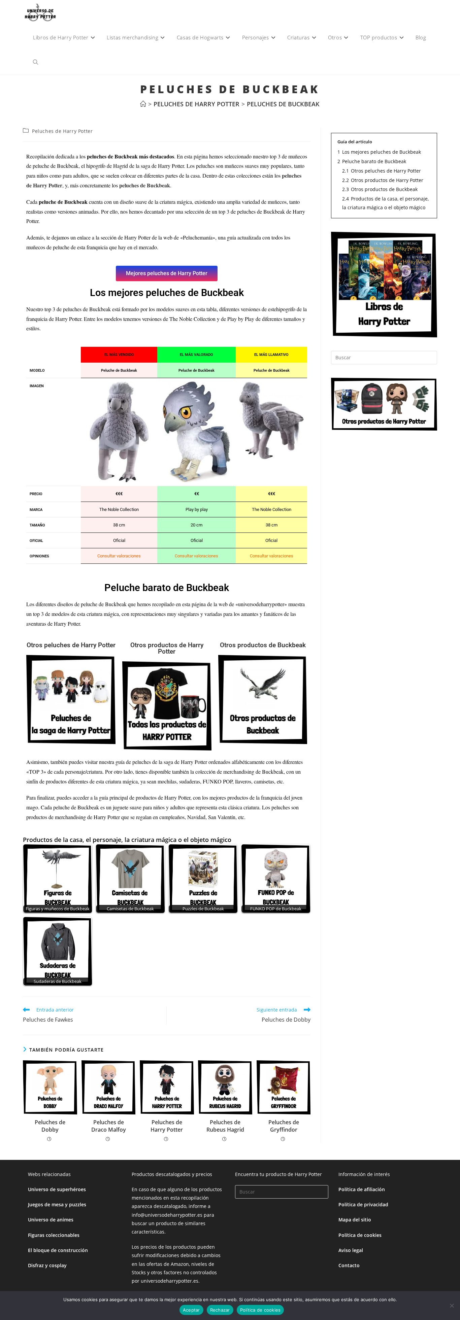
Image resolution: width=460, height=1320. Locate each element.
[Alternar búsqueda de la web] (35, 62)
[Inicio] (143, 104)
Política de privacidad (363, 1204)
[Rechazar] (451, 1305)
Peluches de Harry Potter (62, 131)
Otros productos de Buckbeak (263, 645)
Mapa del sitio (354, 1219)
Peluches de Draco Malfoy (108, 1126)
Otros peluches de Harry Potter (71, 645)
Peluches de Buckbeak (283, 104)
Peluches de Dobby (50, 1126)
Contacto (349, 1265)
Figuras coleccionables (53, 1235)
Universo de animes (50, 1219)
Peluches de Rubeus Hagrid (225, 1126)
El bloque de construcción (58, 1250)
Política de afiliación (361, 1189)
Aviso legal (350, 1250)
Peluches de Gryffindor (283, 1126)
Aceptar (191, 1310)
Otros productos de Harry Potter (166, 648)
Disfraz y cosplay (47, 1265)
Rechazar (220, 1310)
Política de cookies (360, 1235)
